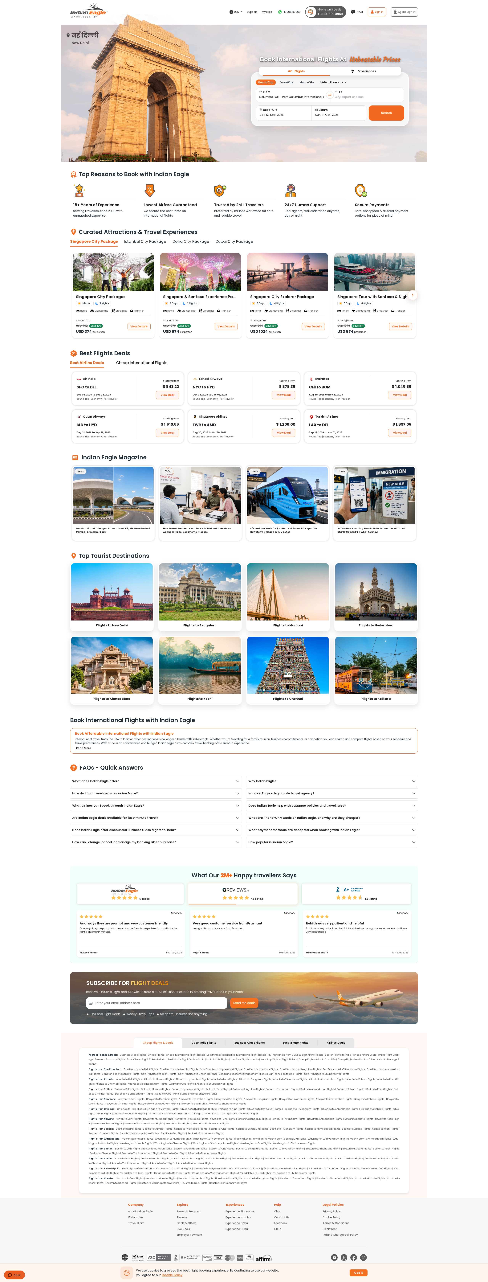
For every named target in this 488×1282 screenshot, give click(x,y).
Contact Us (281, 1217)
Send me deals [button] (244, 1003)
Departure (270, 110)
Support (252, 12)
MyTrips (267, 12)
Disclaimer (330, 1229)
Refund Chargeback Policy (340, 1235)
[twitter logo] (344, 1257)
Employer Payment (189, 1235)
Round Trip (265, 82)
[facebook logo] (353, 1257)
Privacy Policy (332, 1211)
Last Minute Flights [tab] (295, 1043)
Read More (83, 748)
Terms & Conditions (336, 1223)
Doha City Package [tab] (190, 241)
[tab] (296, 71)
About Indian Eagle (140, 1211)
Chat (277, 1211)
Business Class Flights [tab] (249, 1043)
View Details (139, 326)
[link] (112, 596)
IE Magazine (136, 1217)
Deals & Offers (186, 1223)
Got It (358, 1273)
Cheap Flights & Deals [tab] (158, 1043)
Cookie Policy (331, 1217)
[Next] (413, 295)
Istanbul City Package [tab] (145, 241)
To (340, 92)
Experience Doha (237, 1223)
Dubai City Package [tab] (234, 241)
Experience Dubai (237, 1229)
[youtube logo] (334, 1257)
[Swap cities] (330, 95)
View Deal (167, 395)
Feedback (280, 1223)
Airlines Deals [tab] (336, 1043)
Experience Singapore (240, 1211)
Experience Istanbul (238, 1217)
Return (323, 110)
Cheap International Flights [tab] (141, 362)
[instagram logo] (363, 1257)
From (266, 92)
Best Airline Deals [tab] (87, 362)
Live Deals (183, 1229)
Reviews (182, 1217)
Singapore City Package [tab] (94, 241)
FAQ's (277, 1229)
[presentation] (296, 71)
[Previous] (75, 295)
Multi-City (306, 82)
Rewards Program (188, 1211)
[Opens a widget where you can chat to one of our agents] (14, 1275)
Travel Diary (136, 1223)
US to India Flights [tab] (204, 1043)
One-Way (286, 82)
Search (386, 113)
